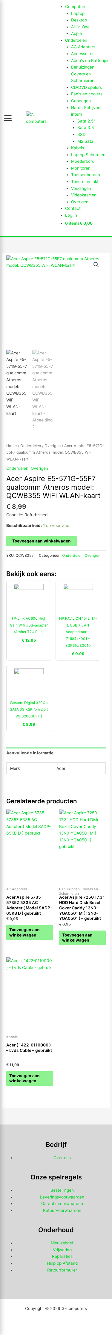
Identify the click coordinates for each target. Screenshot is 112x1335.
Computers (75, 6)
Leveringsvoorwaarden (62, 1197)
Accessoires (82, 53)
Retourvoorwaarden (62, 1210)
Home (11, 446)
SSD (81, 134)
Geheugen (81, 100)
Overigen (79, 201)
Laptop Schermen (88, 154)
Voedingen (81, 188)
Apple (76, 33)
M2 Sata (85, 141)
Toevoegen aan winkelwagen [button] (24, 932)
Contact (73, 208)
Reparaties (62, 1256)
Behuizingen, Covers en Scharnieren (83, 74)
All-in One (80, 26)
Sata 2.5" (86, 121)
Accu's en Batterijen (90, 60)
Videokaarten (83, 195)
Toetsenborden (85, 174)
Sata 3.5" (86, 127)
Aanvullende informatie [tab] (29, 753)
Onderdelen (76, 40)
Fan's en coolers (86, 94)
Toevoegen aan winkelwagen (41, 541)
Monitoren (80, 168)
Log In (71, 215)
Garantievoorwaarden (62, 1203)
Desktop (79, 20)
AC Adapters (83, 46)
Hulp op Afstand (62, 1263)
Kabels (77, 147)
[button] (96, 264)
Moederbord (82, 161)
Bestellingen (62, 1190)
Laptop (78, 13)
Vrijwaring (62, 1249)
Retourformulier (62, 1270)
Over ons (62, 1157)
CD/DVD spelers (86, 87)
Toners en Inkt (85, 181)
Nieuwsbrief (62, 1243)
